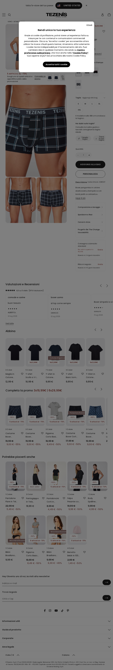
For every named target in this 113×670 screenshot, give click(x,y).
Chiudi (89, 25)
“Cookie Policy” (80, 52)
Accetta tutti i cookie (56, 64)
